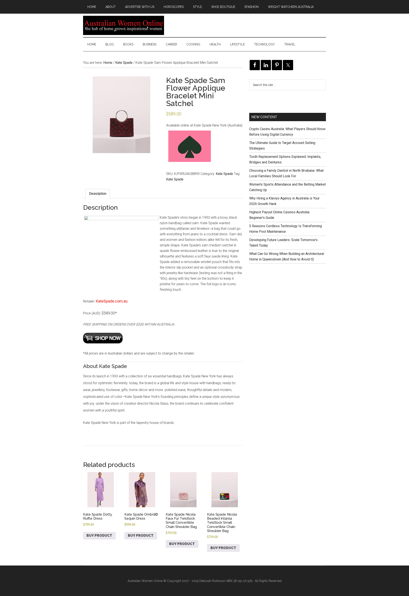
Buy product (99, 535)
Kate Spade (123, 63)
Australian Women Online (123, 25)
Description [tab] (97, 194)
